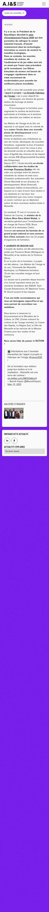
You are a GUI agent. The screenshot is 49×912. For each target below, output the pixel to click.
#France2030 (35, 357)
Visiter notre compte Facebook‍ (14, 441)
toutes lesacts (14, 13)
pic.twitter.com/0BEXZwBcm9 (22, 378)
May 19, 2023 (14, 384)
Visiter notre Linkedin (7, 441)
